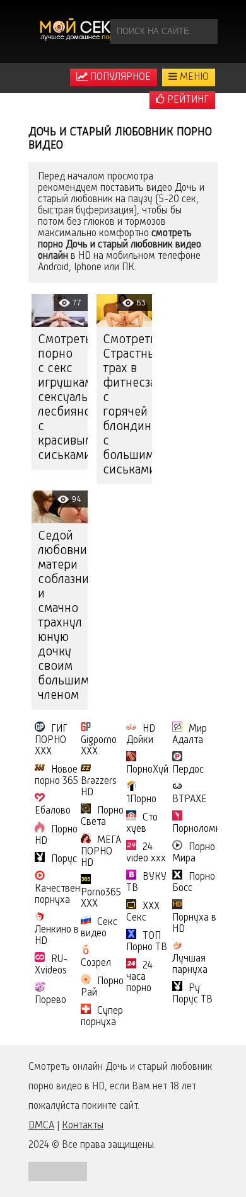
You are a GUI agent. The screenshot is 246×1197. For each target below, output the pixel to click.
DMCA (41, 1126)
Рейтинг (187, 100)
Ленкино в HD (57, 935)
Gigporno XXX (99, 746)
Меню (193, 77)
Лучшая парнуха (190, 964)
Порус (64, 859)
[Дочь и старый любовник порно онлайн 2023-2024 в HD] (82, 31)
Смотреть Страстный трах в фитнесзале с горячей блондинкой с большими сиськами (128, 405)
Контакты (82, 1126)
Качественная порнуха (65, 894)
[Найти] (205, 31)
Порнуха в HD (194, 923)
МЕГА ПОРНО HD (101, 852)
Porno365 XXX (101, 898)
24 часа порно (139, 977)
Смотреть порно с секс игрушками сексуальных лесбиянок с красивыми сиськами (63, 398)
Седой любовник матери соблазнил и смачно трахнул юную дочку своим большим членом (63, 616)
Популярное (119, 77)
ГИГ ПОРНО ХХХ (51, 740)
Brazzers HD (99, 787)
